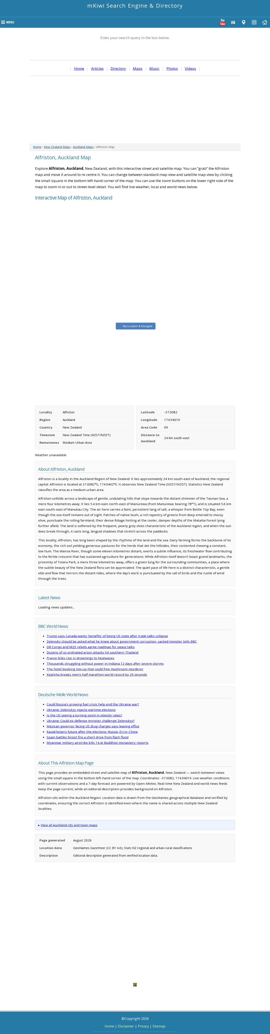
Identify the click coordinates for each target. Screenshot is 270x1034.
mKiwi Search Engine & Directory (135, 5)
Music (154, 68)
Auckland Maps (83, 147)
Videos (190, 68)
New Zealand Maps (57, 147)
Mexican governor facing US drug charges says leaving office (93, 726)
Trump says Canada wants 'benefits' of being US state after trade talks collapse (107, 636)
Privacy (143, 1026)
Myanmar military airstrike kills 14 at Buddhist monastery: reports (97, 742)
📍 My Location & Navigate (136, 326)
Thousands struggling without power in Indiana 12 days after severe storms (105, 663)
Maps (137, 68)
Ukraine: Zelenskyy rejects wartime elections (81, 710)
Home (79, 68)
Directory (118, 68)
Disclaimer (126, 1026)
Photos (172, 68)
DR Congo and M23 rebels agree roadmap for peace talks (91, 647)
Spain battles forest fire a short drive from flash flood (87, 737)
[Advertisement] (135, 109)
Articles (97, 68)
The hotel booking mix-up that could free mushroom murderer (95, 669)
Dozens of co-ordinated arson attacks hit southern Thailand (92, 652)
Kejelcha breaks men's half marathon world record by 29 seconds (97, 674)
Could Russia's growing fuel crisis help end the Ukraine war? (93, 704)
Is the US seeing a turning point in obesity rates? (84, 715)
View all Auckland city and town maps (69, 825)
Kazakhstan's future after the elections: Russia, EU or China (92, 731)
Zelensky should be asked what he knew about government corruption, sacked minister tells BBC (122, 641)
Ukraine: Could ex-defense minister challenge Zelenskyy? (91, 721)
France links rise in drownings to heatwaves (80, 658)
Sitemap (159, 1026)
